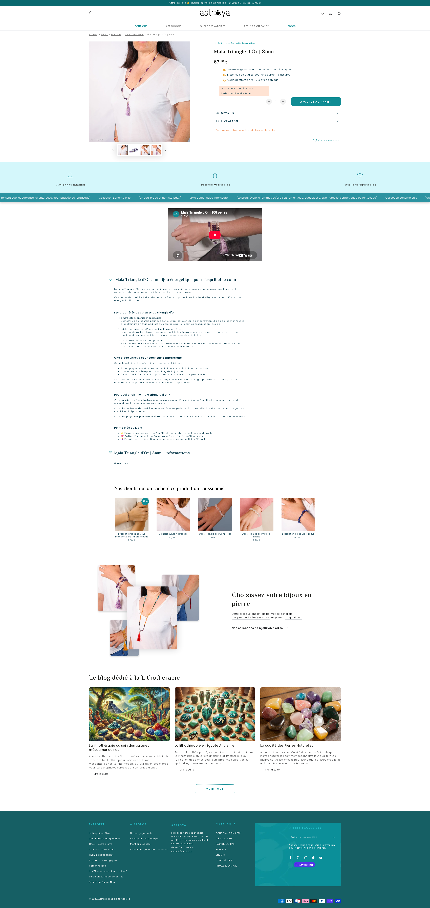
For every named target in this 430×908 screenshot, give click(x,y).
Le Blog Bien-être (99, 833)
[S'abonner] (335, 837)
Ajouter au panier (316, 101)
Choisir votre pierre (100, 844)
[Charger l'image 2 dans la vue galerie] (134, 150)
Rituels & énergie (226, 865)
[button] (91, 13)
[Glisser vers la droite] (165, 150)
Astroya (102, 898)
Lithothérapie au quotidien (105, 838)
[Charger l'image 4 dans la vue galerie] (156, 150)
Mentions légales (140, 844)
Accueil (93, 34)
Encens (220, 854)
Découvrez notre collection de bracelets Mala (245, 130)
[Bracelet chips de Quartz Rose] (215, 514)
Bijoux (104, 34)
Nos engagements (141, 833)
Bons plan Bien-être (228, 833)
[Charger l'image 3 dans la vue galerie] (145, 150)
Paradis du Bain (225, 844)
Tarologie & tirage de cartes (106, 876)
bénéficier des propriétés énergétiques (262, 615)
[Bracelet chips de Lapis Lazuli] (298, 514)
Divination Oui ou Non (102, 882)
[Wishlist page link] (322, 13)
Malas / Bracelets (134, 34)
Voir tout (215, 788)
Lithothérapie (224, 860)
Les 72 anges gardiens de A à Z (108, 871)
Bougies (221, 849)
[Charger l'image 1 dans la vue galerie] (123, 150)
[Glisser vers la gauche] (113, 150)
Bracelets (116, 34)
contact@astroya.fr (181, 851)
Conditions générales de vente (148, 849)
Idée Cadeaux (224, 838)
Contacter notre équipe (144, 838)
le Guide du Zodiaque (102, 849)
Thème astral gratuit (101, 854)
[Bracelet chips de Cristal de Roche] (256, 514)
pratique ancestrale (253, 614)
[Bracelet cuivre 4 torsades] (173, 514)
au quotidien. (293, 617)
